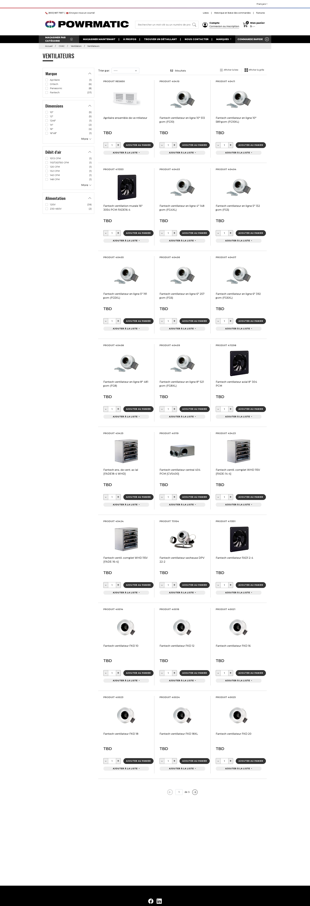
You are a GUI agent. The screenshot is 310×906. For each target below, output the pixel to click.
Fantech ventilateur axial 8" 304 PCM (236, 383)
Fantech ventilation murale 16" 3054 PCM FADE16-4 (123, 207)
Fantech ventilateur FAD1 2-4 (234, 557)
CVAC (61, 46)
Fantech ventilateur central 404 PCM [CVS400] (180, 471)
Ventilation (76, 46)
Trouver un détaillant (160, 39)
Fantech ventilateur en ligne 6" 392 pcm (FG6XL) (238, 295)
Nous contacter (196, 39)
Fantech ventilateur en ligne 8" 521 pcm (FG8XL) (182, 383)
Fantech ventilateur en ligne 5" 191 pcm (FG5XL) (125, 295)
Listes (206, 13)
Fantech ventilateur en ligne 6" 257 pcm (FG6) (182, 295)
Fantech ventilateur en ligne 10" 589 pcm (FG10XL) (236, 119)
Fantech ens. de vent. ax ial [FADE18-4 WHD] (120, 471)
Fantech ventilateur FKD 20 (233, 733)
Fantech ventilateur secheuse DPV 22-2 (182, 559)
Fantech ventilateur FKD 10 (120, 645)
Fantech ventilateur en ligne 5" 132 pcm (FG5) (238, 207)
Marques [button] (222, 39)
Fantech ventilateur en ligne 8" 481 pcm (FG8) (125, 383)
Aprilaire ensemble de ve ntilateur (125, 117)
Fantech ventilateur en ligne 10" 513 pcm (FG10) (182, 119)
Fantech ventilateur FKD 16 (233, 645)
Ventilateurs (93, 46)
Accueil (48, 46)
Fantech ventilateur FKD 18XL (179, 733)
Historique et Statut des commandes (232, 13)
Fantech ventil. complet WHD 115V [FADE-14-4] (238, 471)
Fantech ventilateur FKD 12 (177, 645)
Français (261, 4)
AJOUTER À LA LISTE (125, 152)
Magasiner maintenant (99, 39)
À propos (129, 39)
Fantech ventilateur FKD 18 (120, 733)
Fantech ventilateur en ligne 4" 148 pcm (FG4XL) (182, 207)
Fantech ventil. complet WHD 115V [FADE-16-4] (125, 559)
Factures (260, 13)
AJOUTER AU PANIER (138, 145)
